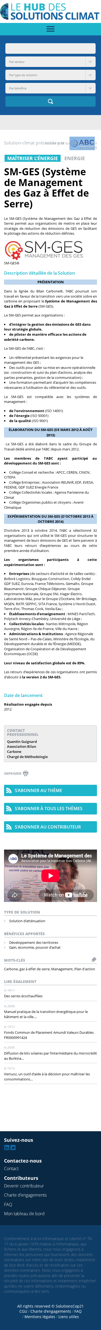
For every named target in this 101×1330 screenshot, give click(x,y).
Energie (74, 158)
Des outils (17, 367)
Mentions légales (40, 1316)
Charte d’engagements (25, 1195)
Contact (11, 1168)
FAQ (8, 1204)
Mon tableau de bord (24, 1214)
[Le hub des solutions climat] (50, 11)
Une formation (21, 382)
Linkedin (6, 1147)
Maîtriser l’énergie (32, 158)
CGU (23, 1311)
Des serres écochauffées (23, 996)
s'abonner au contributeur (48, 827)
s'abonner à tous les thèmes (48, 809)
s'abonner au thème (38, 790)
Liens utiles (68, 1316)
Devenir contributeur (24, 1186)
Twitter (13, 1147)
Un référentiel (20, 357)
